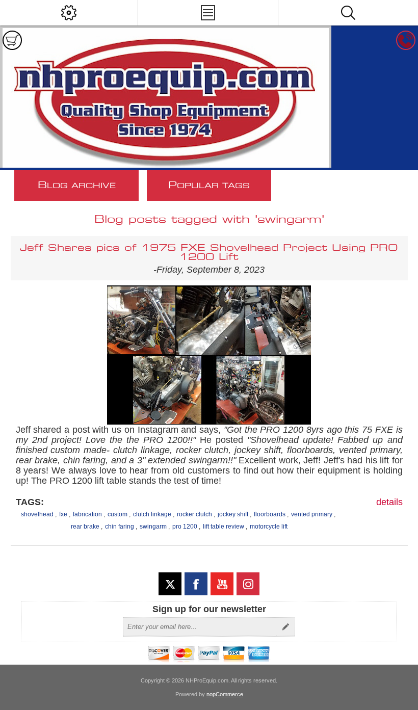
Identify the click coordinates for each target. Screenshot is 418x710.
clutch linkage (152, 514)
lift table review (223, 526)
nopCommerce (224, 694)
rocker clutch (194, 514)
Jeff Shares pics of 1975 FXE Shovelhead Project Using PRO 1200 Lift (209, 253)
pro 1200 (184, 526)
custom (117, 514)
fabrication (87, 514)
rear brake (85, 526)
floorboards (269, 514)
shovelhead (37, 514)
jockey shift (233, 514)
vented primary (311, 514)
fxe (63, 514)
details (389, 502)
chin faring (119, 526)
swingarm (153, 526)
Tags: (30, 502)
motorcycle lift (269, 526)
